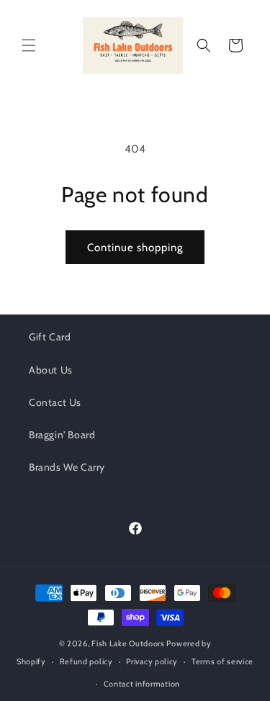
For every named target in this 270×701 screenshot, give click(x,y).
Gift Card (50, 336)
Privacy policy (152, 661)
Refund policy (86, 661)
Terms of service (222, 661)
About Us (51, 369)
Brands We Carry (67, 467)
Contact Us (55, 402)
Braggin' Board (62, 434)
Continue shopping (135, 247)
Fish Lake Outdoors (128, 643)
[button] (29, 45)
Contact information (142, 684)
